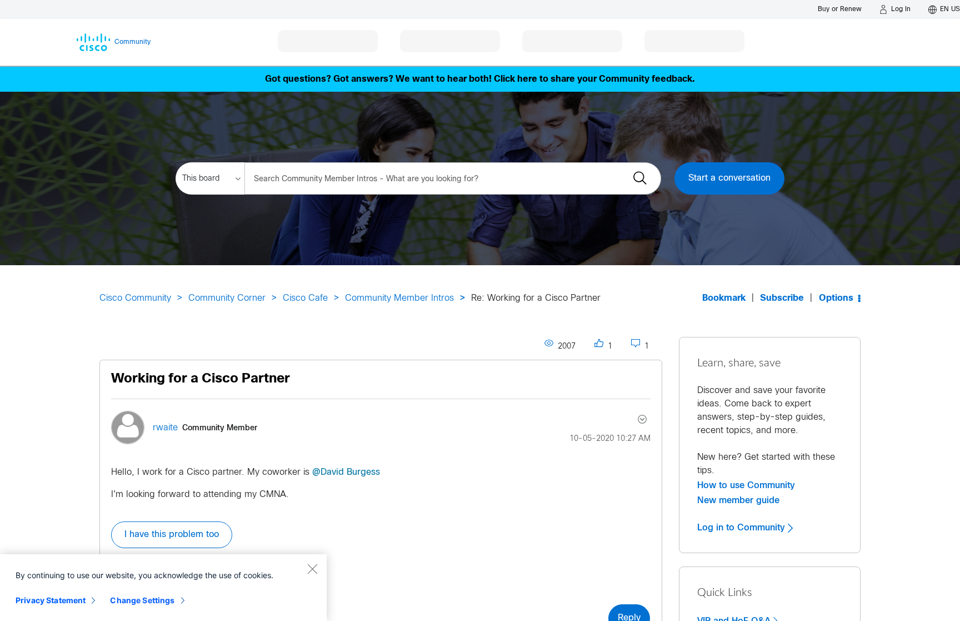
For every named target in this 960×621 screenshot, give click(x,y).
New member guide (738, 500)
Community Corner (227, 298)
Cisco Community (135, 298)
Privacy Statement (51, 600)
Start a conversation (729, 178)
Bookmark (724, 298)
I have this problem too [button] (171, 534)
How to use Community (746, 485)
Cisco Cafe (305, 298)
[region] (163, 587)
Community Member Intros (399, 298)
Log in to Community (742, 527)
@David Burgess (346, 472)
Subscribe (782, 298)
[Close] (312, 568)
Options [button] (836, 298)
